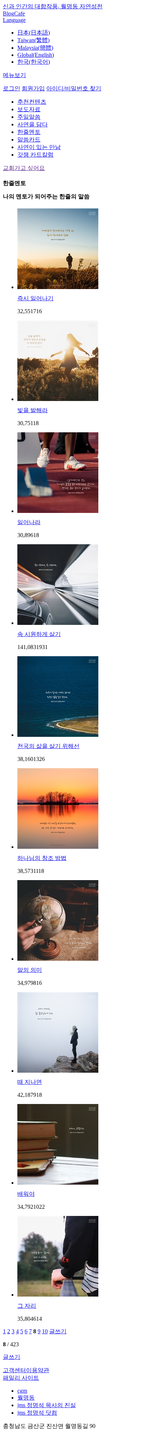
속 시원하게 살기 (39, 634)
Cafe (19, 13)
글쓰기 (58, 1331)
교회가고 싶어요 (24, 168)
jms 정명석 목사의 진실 (46, 1405)
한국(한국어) (33, 62)
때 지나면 (29, 1082)
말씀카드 (28, 139)
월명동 (26, 1397)
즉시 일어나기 (35, 298)
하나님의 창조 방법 (42, 858)
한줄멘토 (28, 132)
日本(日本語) (33, 33)
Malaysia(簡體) (35, 48)
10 (45, 1331)
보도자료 (28, 109)
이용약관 (37, 1370)
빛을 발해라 (32, 410)
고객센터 (14, 1370)
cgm (22, 1391)
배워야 (26, 1194)
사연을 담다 (32, 124)
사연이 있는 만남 (39, 147)
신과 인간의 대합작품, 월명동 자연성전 (53, 6)
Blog (8, 13)
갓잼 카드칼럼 (35, 155)
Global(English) (35, 55)
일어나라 (28, 522)
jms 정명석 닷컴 (37, 1413)
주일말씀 (28, 117)
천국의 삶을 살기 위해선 (48, 746)
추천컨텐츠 (31, 102)
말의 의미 (29, 970)
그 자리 (26, 1306)
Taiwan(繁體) (33, 40)
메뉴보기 (14, 75)
